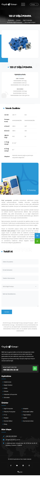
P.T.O (5, 415)
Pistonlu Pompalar (9, 412)
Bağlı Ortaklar (8, 385)
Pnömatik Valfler (28, 412)
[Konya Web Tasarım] (20, 472)
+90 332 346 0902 (11, 436)
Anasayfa (11, 20)
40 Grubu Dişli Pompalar (14, 22)
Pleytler (6, 418)
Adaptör (25, 408)
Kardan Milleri (8, 421)
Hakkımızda (7, 382)
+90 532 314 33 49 (10, 370)
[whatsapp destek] (35, 368)
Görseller (7, 397)
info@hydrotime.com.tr (13, 440)
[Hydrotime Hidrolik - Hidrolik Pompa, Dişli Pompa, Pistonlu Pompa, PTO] (9, 4)
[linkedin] (23, 465)
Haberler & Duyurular (10, 394)
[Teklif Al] (37, 235)
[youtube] (17, 465)
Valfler (25, 418)
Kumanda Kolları (28, 421)
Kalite (5, 388)
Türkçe (33, 4)
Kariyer (6, 391)
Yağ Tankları (27, 415)
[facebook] (11, 465)
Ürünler (18, 20)
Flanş (5, 424)
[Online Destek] (37, 241)
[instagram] (29, 465)
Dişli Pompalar (27, 20)
